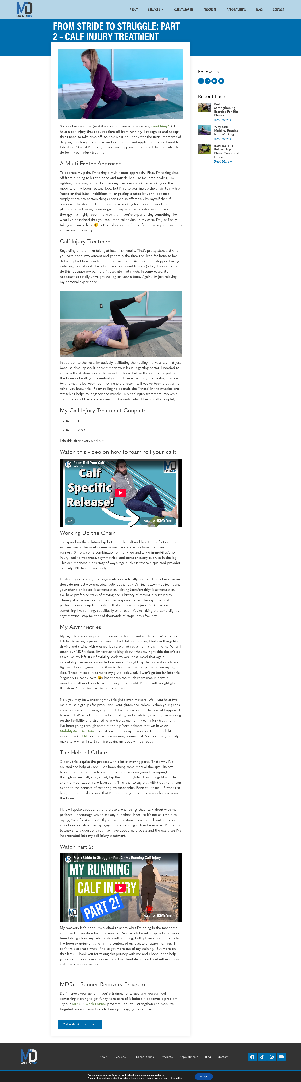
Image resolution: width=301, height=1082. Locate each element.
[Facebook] (252, 1057)
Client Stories (183, 9)
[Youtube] (221, 81)
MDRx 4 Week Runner (89, 1004)
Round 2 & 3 (76, 430)
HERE (83, 736)
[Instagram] (214, 81)
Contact (278, 9)
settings (180, 1078)
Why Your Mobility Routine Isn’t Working (226, 131)
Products (210, 9)
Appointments (236, 9)
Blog (259, 9)
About (134, 9)
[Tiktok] (208, 81)
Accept (204, 1076)
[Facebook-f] (201, 81)
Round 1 (72, 421)
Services (154, 9)
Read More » (223, 120)
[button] (121, 421)
